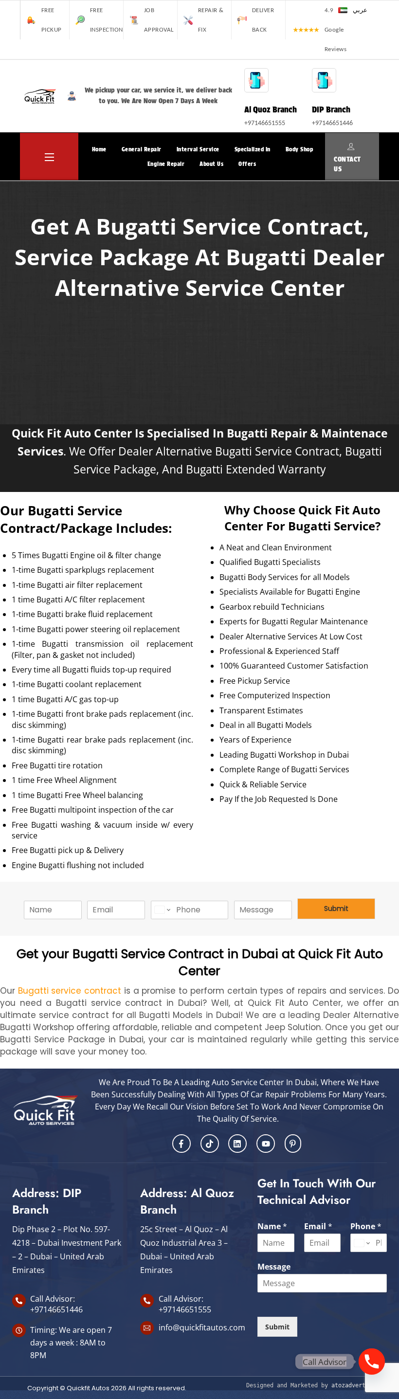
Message (273, 1267)
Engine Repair (166, 163)
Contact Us (347, 163)
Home (99, 149)
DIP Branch (331, 109)
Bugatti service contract (69, 991)
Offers (247, 163)
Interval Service (198, 149)
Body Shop (299, 149)
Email (318, 1226)
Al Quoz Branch (270, 109)
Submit (336, 908)
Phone (365, 1226)
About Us (211, 163)
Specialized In (253, 149)
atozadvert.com (355, 1385)
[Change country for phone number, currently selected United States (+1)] (162, 910)
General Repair (142, 149)
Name (272, 1226)
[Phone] (372, 1361)
